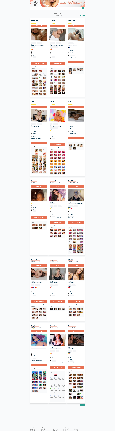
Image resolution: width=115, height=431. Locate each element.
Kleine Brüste (39, 348)
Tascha (52, 101)
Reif (50, 124)
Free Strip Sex (43, 428)
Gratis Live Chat (65, 429)
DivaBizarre (72, 181)
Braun (34, 57)
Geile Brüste (54, 428)
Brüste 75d (54, 426)
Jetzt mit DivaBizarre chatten (76, 222)
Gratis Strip (76, 430)
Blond (53, 57)
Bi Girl (32, 45)
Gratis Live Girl (76, 429)
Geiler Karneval (43, 429)
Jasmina (34, 181)
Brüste (31, 426)
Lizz (69, 101)
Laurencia (53, 181)
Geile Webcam (76, 428)
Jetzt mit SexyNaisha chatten (76, 367)
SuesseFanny (35, 260)
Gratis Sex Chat (54, 430)
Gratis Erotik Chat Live (55, 429)
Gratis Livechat (32, 430)
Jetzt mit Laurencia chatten (57, 222)
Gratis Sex (42, 430)
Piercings (36, 45)
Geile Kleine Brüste (66, 428)
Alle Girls (34, 8)
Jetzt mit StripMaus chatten (39, 63)
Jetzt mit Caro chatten (39, 143)
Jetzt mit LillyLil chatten (76, 301)
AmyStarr (53, 20)
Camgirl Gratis (43, 427)
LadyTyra (71, 20)
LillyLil (70, 260)
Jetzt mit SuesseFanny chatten (39, 301)
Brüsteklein (76, 426)
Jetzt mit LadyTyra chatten (76, 61)
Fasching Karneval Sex (66, 427)
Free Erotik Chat (32, 428)
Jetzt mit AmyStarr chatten (57, 63)
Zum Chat (39, 25)
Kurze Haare (58, 126)
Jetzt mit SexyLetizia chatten (39, 365)
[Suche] (83, 8)
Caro (32, 101)
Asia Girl (70, 45)
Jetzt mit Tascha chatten (58, 144)
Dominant (74, 203)
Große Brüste (56, 45)
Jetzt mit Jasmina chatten (39, 217)
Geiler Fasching (32, 429)
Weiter (82, 15)
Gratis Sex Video (65, 430)
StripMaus (34, 20)
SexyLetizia (35, 326)
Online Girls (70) (40, 8)
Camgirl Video (54, 427)
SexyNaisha (72, 326)
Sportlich (41, 45)
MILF (54, 126)
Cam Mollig (32, 427)
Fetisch (70, 203)
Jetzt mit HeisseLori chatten (57, 367)
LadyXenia (53, 260)
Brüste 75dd (65, 426)
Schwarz (72, 55)
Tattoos (37, 126)
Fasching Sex (76, 427)
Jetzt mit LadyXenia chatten (57, 301)
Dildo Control (39, 124)
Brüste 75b (43, 426)
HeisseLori (53, 326)
